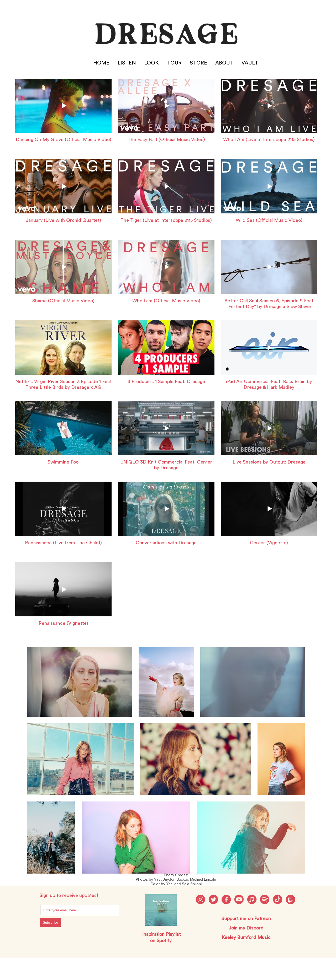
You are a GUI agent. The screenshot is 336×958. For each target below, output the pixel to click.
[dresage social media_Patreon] (277, 899)
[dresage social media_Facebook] (226, 899)
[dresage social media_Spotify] (265, 899)
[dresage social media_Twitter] (213, 899)
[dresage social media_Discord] (252, 899)
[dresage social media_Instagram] (200, 899)
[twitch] (290, 899)
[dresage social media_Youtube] (239, 899)
